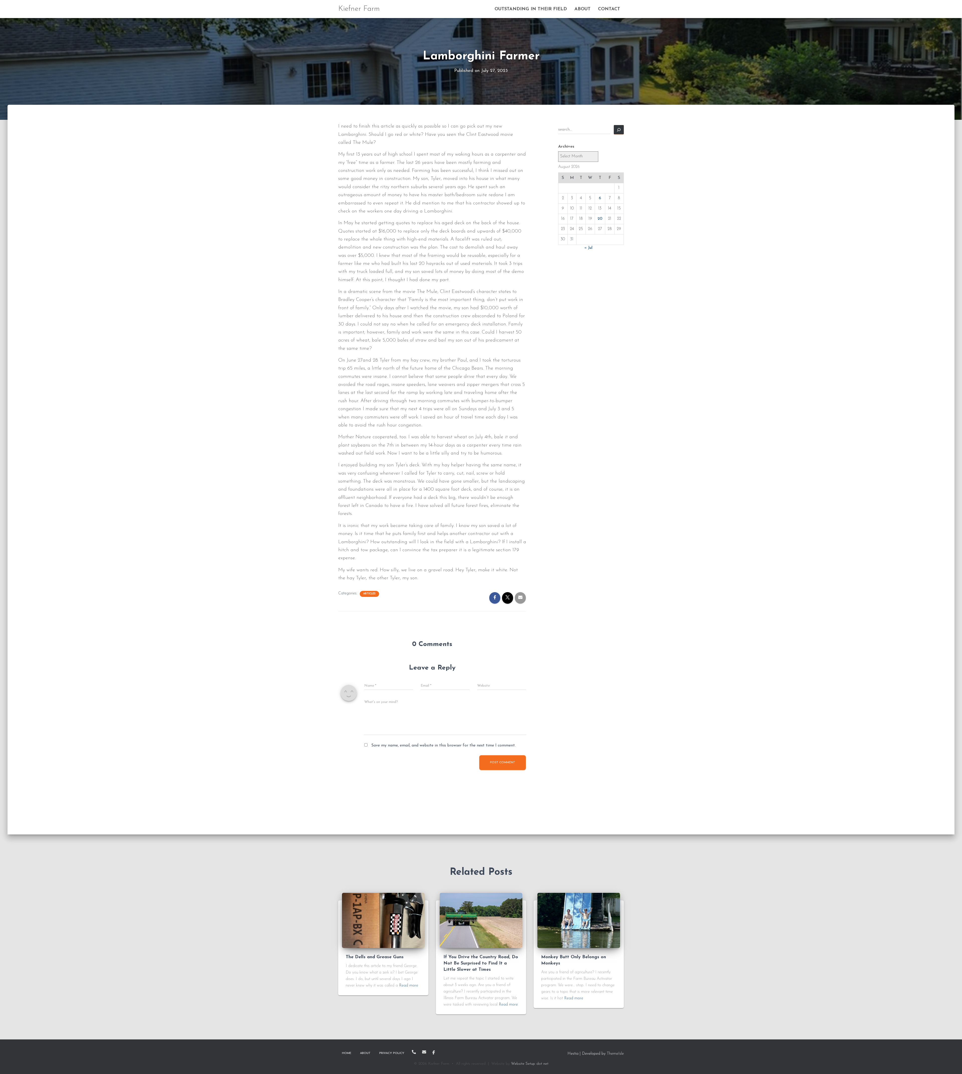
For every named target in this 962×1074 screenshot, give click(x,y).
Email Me (424, 1051)
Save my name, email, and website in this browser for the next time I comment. (443, 745)
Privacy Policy (391, 1053)
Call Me (413, 1051)
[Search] (619, 129)
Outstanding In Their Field (531, 9)
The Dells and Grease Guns (375, 957)
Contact (609, 9)
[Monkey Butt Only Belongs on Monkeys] (578, 920)
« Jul (588, 248)
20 (599, 219)
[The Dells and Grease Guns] (383, 920)
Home (346, 1053)
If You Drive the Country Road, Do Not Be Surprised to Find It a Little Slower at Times (480, 963)
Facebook (433, 1052)
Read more (408, 986)
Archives (566, 147)
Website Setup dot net (529, 1064)
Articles (369, 593)
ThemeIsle (615, 1054)
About (582, 9)
